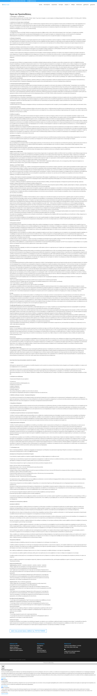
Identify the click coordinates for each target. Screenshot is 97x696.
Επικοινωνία (79, 4)
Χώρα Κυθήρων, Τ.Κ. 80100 (75, 645)
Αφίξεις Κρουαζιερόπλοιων (16, 648)
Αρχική (40, 4)
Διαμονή (66, 4)
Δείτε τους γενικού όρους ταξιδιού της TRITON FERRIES (28, 631)
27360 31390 (69, 647)
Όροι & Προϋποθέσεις (42, 651)
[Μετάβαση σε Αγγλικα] (92, 5)
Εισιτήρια (61, 4)
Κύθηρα (73, 4)
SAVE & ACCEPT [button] (4, 693)
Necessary (5, 679)
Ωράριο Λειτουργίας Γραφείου (16, 650)
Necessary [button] (3, 678)
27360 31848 (75, 647)
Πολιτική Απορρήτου (41, 650)
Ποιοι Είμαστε (47, 4)
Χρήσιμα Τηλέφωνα (14, 647)
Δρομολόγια (54, 4)
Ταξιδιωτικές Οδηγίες (14, 645)
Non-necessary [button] (4, 685)
